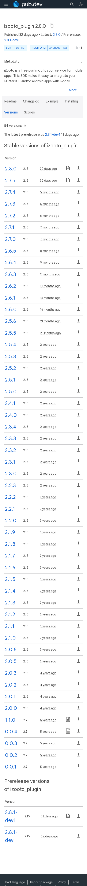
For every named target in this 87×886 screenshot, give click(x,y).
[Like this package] (76, 48)
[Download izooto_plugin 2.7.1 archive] (78, 228)
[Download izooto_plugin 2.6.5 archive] (78, 252)
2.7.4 (10, 192)
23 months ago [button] (50, 333)
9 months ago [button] (49, 262)
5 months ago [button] (49, 192)
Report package (41, 882)
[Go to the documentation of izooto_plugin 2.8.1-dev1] (68, 817)
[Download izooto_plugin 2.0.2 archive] (78, 686)
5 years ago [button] (48, 720)
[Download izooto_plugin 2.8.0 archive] (78, 169)
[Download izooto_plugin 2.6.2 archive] (78, 287)
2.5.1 (10, 380)
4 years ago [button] (48, 673)
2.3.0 (10, 473)
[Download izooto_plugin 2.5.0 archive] (78, 392)
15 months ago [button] (50, 298)
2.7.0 (10, 239)
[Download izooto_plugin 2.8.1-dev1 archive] (78, 817)
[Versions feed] (24, 126)
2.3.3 (10, 438)
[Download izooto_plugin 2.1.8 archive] (78, 545)
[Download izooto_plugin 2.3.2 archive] (78, 451)
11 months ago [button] (50, 274)
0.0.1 (10, 767)
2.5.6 (10, 321)
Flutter (20, 47)
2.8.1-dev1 (11, 40)
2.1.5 (10, 579)
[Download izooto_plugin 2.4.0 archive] (78, 416)
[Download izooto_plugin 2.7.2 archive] (78, 216)
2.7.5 (10, 180)
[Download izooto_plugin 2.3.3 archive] (78, 439)
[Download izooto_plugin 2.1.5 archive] (78, 580)
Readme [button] (10, 101)
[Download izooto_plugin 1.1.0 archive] (78, 721)
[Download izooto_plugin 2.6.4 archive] (78, 263)
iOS (65, 47)
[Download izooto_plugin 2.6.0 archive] (78, 310)
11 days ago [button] (70, 135)
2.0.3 (10, 673)
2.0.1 (10, 696)
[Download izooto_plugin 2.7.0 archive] (78, 240)
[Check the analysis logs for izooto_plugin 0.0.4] (68, 732)
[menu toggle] (6, 4)
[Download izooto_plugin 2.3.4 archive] (78, 428)
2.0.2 (10, 685)
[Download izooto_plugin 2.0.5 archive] (78, 662)
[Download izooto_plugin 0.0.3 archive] (78, 744)
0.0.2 (11, 755)
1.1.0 (10, 720)
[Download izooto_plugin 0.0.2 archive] (78, 756)
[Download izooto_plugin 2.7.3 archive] (78, 205)
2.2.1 (10, 509)
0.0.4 (11, 731)
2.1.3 (10, 603)
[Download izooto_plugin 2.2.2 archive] (78, 498)
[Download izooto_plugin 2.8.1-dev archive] (78, 837)
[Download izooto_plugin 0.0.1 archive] (78, 768)
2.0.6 (10, 649)
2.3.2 (10, 450)
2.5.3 (10, 356)
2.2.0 (10, 520)
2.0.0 (11, 708)
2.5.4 (10, 344)
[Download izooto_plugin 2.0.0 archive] (78, 709)
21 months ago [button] (50, 321)
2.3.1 (10, 462)
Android (54, 47)
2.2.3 (10, 485)
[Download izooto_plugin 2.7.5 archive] (78, 181)
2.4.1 (10, 403)
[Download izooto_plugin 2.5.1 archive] (78, 381)
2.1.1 (9, 626)
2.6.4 (10, 262)
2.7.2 (10, 216)
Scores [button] (29, 112)
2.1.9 (10, 532)
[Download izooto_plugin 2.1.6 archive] (78, 568)
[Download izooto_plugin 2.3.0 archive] (78, 474)
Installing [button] (71, 101)
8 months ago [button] (49, 251)
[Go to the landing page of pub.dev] (27, 4)
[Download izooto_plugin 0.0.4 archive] (78, 732)
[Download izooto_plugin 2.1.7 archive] (78, 556)
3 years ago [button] (48, 497)
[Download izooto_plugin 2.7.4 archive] (78, 193)
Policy (62, 882)
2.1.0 (10, 638)
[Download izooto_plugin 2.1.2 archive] (78, 615)
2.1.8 (10, 544)
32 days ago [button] (28, 35)
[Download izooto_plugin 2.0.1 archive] (78, 697)
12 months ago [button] (50, 286)
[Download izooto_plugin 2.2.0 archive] (78, 521)
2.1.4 (10, 591)
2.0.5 (10, 661)
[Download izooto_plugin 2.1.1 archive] (78, 627)
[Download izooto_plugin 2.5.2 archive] (78, 369)
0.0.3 (11, 743)
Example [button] (52, 101)
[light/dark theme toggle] (80, 4)
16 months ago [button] (50, 309)
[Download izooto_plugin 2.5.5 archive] (78, 334)
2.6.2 (10, 286)
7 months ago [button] (49, 227)
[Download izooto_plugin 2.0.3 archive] (78, 674)
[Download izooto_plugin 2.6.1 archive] (78, 299)
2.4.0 (11, 415)
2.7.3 (10, 204)
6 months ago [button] (49, 204)
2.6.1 (10, 298)
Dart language (15, 882)
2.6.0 (10, 309)
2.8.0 (57, 35)
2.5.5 (10, 333)
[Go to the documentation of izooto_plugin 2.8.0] (68, 169)
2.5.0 (10, 391)
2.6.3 (10, 274)
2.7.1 (9, 227)
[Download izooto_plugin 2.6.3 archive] (78, 275)
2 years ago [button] (48, 345)
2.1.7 (10, 556)
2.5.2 (10, 368)
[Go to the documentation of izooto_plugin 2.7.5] (68, 181)
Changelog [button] (31, 101)
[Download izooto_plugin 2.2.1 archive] (78, 510)
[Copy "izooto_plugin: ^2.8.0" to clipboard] (52, 25)
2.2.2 (10, 497)
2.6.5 (10, 251)
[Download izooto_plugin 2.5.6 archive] (78, 322)
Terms (75, 882)
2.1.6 (10, 567)
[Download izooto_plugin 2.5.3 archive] (78, 357)
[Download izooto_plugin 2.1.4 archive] (78, 592)
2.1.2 (10, 614)
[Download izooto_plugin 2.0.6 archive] (78, 650)
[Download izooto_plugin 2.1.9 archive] (78, 533)
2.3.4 (10, 427)
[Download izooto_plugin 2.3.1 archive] (78, 463)
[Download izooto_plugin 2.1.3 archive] (78, 603)
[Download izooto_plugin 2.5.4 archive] (78, 345)
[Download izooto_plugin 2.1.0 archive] (78, 639)
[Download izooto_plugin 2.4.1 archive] (78, 404)
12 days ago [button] (49, 836)
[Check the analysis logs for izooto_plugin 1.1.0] (68, 721)
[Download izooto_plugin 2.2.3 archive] (78, 486)
